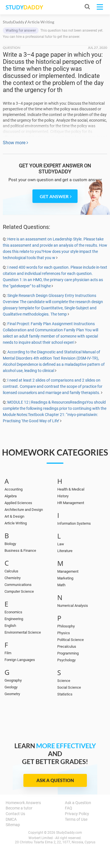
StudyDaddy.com (69, 833)
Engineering (14, 619)
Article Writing (16, 523)
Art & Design (14, 516)
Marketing (65, 578)
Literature (64, 551)
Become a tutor (19, 808)
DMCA (11, 819)
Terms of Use (76, 819)
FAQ (68, 808)
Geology (11, 687)
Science (63, 681)
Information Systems (74, 523)
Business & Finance (20, 550)
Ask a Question (55, 780)
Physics (63, 633)
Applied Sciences (18, 503)
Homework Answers (23, 802)
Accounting (14, 489)
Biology (10, 544)
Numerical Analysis (72, 605)
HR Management (70, 503)
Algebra (11, 496)
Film (8, 653)
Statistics (64, 694)
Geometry (12, 694)
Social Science (69, 687)
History (63, 496)
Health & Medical (70, 489)
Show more (15, 142)
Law (60, 544)
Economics (13, 612)
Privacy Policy (77, 813)
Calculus (11, 571)
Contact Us (15, 813)
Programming (68, 653)
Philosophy (66, 626)
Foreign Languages (20, 660)
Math (61, 585)
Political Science (70, 640)
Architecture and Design (24, 509)
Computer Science (19, 591)
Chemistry (13, 578)
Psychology (66, 660)
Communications (18, 585)
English (10, 625)
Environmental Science (23, 632)
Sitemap (13, 824)
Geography (13, 680)
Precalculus (66, 646)
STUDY (24, 7)
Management (67, 571)
